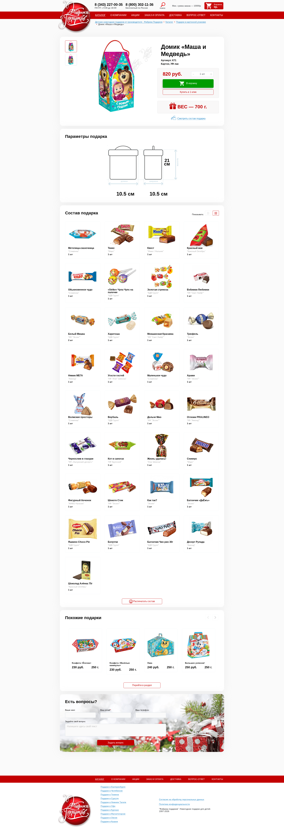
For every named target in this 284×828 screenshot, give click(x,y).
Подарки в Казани (109, 821)
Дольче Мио (154, 417)
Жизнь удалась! (156, 458)
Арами (191, 375)
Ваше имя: (70, 710)
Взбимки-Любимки (198, 289)
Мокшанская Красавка (160, 334)
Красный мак (194, 248)
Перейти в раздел (142, 685)
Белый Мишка (76, 334)
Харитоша (114, 334)
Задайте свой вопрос (75, 721)
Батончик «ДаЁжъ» (198, 500)
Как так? (152, 500)
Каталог (100, 15)
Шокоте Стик (115, 500)
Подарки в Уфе (108, 806)
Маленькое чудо (157, 375)
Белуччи (113, 542)
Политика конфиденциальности (174, 804)
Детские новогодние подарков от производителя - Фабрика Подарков (128, 22)
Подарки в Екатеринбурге (113, 787)
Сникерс (192, 458)
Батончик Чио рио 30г (160, 542)
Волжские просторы (80, 417)
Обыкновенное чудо (80, 289)
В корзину (191, 83)
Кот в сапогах (116, 458)
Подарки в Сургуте (110, 798)
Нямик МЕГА (75, 375)
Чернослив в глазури (80, 458)
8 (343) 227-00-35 (109, 5)
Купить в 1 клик (188, 92)
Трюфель (192, 334)
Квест (150, 248)
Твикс (111, 248)
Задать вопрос (116, 742)
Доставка (175, 15)
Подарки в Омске (109, 817)
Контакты (216, 15)
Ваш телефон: (142, 710)
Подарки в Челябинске (112, 791)
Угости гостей (116, 375)
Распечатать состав (144, 601)
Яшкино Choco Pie (79, 542)
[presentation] (208, 617)
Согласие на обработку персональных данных (181, 799)
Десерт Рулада (195, 542)
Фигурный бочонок (79, 500)
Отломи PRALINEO (198, 417)
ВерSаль (113, 417)
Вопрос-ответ (196, 15)
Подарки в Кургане (110, 810)
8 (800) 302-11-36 (139, 5)
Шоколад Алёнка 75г (80, 583)
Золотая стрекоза (157, 289)
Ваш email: (105, 710)
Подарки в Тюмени (110, 794)
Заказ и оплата (154, 15)
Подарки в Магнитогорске (113, 814)
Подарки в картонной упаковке (191, 22)
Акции (135, 15)
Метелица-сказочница (81, 248)
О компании (118, 15)
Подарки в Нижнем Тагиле (113, 802)
